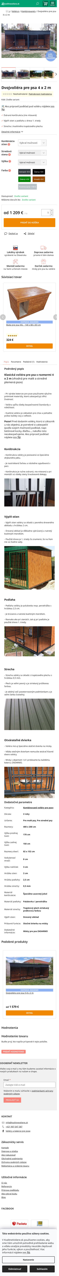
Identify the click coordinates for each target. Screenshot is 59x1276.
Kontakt (5, 1147)
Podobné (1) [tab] (28, 361)
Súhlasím (42, 1269)
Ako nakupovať (8, 1155)
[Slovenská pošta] (40, 1223)
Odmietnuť (14, 1269)
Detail (29, 346)
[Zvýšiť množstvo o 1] (51, 211)
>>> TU (26, 1252)
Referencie (6, 1186)
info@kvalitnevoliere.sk (17, 1122)
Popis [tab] (6, 361)
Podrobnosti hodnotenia (40, 94)
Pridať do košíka (29, 222)
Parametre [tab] (16, 361)
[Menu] (52, 3)
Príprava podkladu (10, 1190)
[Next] (56, 317)
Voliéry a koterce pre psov (18, 1131)
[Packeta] (19, 1223)
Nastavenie (28, 1259)
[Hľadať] (37, 3)
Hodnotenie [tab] (42, 361)
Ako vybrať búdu (9, 1193)
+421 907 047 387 (14, 1126)
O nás (4, 1182)
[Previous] (3, 317)
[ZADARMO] (29, 303)
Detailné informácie (10, 131)
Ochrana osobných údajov (13, 1162)
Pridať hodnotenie (13, 1051)
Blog (3, 1197)
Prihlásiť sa (12, 1100)
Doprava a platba (9, 1151)
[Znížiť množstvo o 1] (51, 214)
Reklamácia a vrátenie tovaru (15, 1165)
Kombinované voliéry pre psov (38, 807)
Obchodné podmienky (12, 1158)
